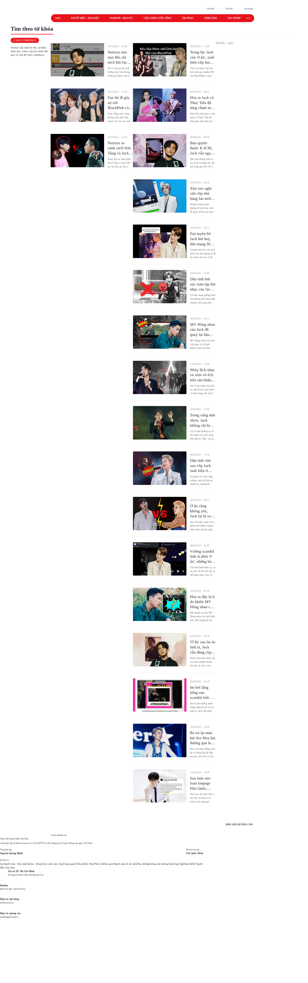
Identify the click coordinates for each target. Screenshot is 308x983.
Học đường (143, 864)
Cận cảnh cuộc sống (157, 18)
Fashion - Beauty (121, 18)
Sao (57, 18)
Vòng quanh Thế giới (73, 864)
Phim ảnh (210, 18)
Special (188, 864)
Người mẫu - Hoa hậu (85, 18)
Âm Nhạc (89, 864)
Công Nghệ (178, 864)
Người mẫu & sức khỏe (126, 864)
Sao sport (234, 18)
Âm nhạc (188, 18)
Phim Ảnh (99, 864)
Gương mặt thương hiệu (161, 864)
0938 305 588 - (7, 889)
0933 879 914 (19, 889)
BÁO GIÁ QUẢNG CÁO (239, 824)
